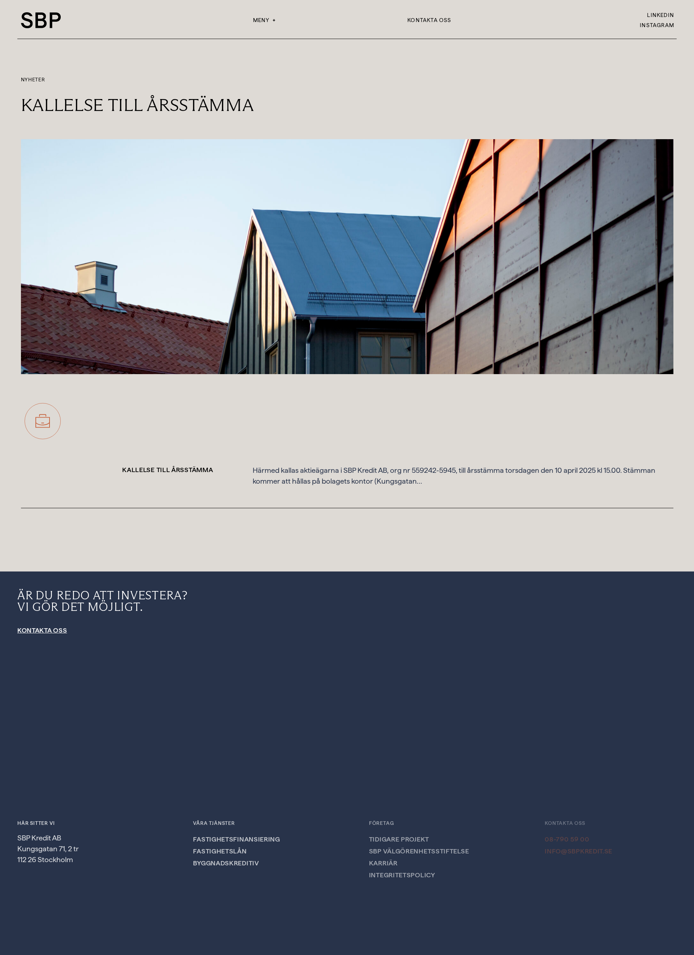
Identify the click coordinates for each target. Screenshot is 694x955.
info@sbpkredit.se (578, 851)
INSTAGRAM (657, 25)
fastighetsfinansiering (236, 839)
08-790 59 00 (567, 839)
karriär (383, 863)
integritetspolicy (402, 875)
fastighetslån (220, 851)
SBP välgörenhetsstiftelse (419, 851)
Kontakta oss (429, 20)
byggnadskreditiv (226, 863)
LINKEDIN (660, 15)
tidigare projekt (399, 839)
